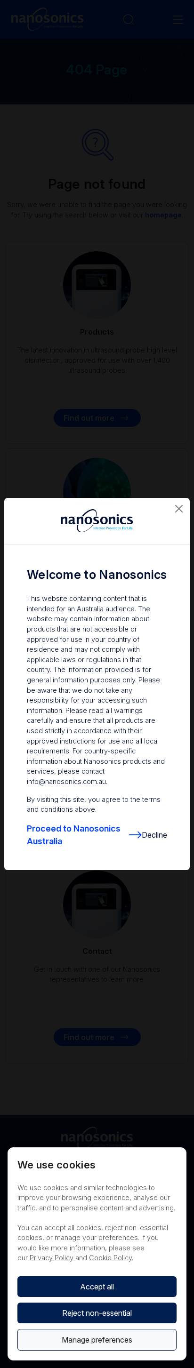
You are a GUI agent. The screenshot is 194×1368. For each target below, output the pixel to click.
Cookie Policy (110, 1258)
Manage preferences (97, 1339)
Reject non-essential (97, 1313)
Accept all (97, 1286)
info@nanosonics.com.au (66, 781)
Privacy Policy (51, 1258)
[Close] (178, 508)
